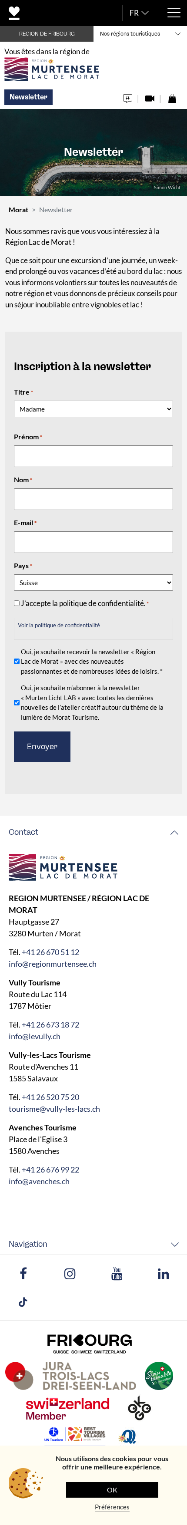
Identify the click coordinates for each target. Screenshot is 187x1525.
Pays (23, 565)
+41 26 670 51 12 (50, 952)
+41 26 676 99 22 (50, 1169)
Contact (23, 832)
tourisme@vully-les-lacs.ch (54, 1108)
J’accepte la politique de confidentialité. (85, 603)
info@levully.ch (34, 1036)
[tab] (93, 832)
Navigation (28, 1244)
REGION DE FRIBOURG (47, 34)
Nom (23, 479)
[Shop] (172, 96)
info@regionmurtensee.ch (53, 963)
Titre (23, 392)
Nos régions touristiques (130, 34)
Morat (18, 209)
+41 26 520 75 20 (50, 1097)
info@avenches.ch (39, 1181)
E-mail (25, 522)
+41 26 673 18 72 (50, 1024)
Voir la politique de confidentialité (59, 625)
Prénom (28, 436)
